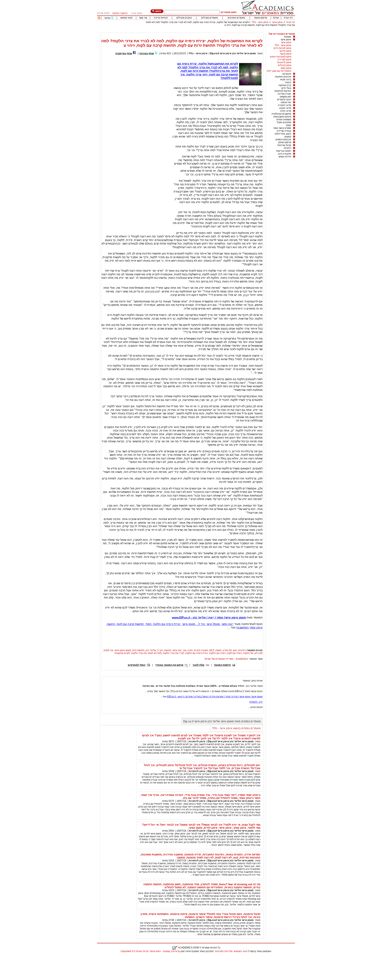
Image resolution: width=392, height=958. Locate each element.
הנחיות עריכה (161, 17)
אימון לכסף (285, 53)
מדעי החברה (284, 105)
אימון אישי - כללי (260, 22)
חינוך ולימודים (284, 99)
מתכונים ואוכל (284, 122)
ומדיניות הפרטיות (224, 951)
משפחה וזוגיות (283, 119)
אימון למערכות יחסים (280, 56)
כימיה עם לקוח (234, 653)
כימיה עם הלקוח (217, 653)
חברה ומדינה (284, 93)
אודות (276, 17)
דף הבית (288, 17)
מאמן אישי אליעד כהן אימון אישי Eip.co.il (233, 53)
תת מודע (227, 650)
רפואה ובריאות (283, 150)
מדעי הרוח (285, 111)
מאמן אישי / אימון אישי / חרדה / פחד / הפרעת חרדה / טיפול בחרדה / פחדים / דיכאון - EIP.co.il (215, 696)
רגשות (219, 650)
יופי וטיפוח (286, 102)
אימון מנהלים (284, 65)
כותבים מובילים (184, 17)
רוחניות (287, 148)
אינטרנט (286, 73)
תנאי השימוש (240, 951)
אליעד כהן (151, 650)
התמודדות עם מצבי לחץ (279, 71)
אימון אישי (277, 22)
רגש (235, 650)
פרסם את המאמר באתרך (169, 665)
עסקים (287, 136)
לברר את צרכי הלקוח (173, 653)
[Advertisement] (220, 30)
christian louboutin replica (16, 956)
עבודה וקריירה (284, 130)
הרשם (124, 13)
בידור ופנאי (285, 79)
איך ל (160, 650)
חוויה (190, 650)
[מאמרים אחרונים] (99, 18)
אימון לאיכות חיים (282, 48)
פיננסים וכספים (283, 139)
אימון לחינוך (285, 51)
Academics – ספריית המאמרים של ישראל (226, 658)
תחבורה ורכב (284, 153)
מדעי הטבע (285, 108)
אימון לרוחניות (284, 62)
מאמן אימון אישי (123, 650)
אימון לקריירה (284, 59)
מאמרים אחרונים (236, 17)
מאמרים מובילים (209, 17)
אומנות (287, 36)
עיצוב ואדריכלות (283, 133)
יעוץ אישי (177, 650)
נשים (288, 125)
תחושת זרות (138, 650)
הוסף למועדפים (136, 665)
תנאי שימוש (126, 17)
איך (184, 650)
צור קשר (143, 17)
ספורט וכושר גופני (282, 128)
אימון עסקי (286, 68)
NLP (211, 650)
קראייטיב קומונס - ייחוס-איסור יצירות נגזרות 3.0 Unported (150, 951)
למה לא (259, 653)
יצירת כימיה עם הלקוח (196, 653)
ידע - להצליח (256, 701)
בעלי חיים (286, 88)
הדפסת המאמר (222, 665)
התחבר (115, 13)
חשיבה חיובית (201, 650)
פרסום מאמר (260, 17)
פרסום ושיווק (284, 142)
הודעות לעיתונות (282, 91)
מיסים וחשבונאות (282, 116)
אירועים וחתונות (283, 76)
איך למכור (108, 650)
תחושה (167, 650)
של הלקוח (248, 653)
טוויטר (107, 18)
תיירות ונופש (285, 156)
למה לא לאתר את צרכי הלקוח (146, 653)
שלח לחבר (198, 665)
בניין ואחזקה (284, 85)
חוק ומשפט (285, 96)
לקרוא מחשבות (122, 653)
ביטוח (288, 82)
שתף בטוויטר (146, 53)
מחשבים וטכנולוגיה (281, 113)
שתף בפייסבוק (123, 53)
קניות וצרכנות (284, 145)
